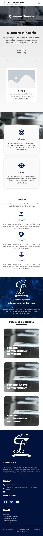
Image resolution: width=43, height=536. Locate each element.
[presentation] (36, 61)
